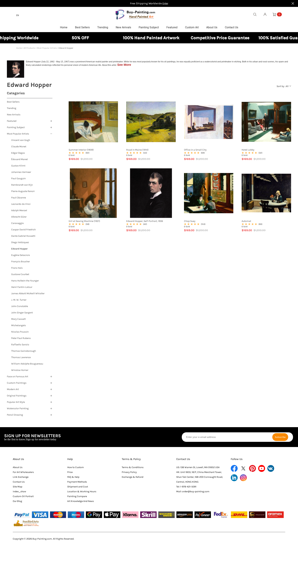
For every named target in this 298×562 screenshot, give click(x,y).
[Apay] (112, 514)
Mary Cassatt (18, 319)
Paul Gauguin (18, 178)
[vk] (270, 468)
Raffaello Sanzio (20, 344)
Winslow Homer (19, 370)
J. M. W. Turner (18, 299)
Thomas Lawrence (21, 357)
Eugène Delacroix (20, 255)
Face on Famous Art (17, 376)
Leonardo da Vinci (21, 204)
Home (19, 48)
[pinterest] (252, 468)
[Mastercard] (58, 514)
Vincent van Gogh (20, 140)
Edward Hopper (19, 248)
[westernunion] (166, 514)
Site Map (17, 486)
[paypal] (22, 514)
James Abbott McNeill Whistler (27, 293)
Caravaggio (17, 223)
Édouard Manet (19, 159)
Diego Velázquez (20, 242)
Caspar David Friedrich (23, 229)
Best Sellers (13, 101)
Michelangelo (18, 325)
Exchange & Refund (132, 476)
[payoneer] (203, 514)
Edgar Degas (18, 152)
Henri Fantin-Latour (21, 287)
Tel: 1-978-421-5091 (186, 486)
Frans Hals (17, 267)
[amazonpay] (184, 514)
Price (70, 472)
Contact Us (19, 481)
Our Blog (17, 501)
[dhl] (239, 514)
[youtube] (261, 468)
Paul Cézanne (18, 197)
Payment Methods (77, 481)
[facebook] (234, 468)
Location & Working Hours (81, 491)
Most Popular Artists (47, 48)
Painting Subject (16, 127)
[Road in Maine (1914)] (151, 122)
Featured (11, 120)
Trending (11, 108)
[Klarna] (130, 514)
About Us (18, 459)
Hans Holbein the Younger (25, 280)
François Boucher (20, 261)
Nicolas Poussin (20, 331)
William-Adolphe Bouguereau (27, 363)
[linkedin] (234, 477)
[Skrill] (148, 514)
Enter (165, 3)
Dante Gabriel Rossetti (23, 235)
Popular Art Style (16, 402)
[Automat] (266, 193)
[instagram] (243, 477)
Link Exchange (20, 476)
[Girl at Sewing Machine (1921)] (93, 193)
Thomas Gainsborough (23, 350)
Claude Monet (18, 146)
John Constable (19, 306)
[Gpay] (94, 514)
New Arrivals (13, 114)
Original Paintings (16, 395)
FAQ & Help (73, 476)
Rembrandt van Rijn (22, 184)
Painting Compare (77, 496)
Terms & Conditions (132, 467)
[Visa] (40, 514)
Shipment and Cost (77, 486)
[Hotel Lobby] (266, 122)
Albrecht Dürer (19, 216)
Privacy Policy (129, 472)
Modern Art (13, 389)
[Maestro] (76, 514)
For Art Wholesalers (23, 472)
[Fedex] (221, 514)
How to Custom (75, 467)
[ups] (257, 514)
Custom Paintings (16, 382)
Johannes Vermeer (21, 172)
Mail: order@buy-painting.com (192, 491)
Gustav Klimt (18, 165)
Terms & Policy (131, 459)
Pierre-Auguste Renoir (23, 191)
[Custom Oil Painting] (26, 523)
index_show (19, 491)
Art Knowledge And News (80, 501)
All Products (29, 48)
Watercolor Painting (18, 408)
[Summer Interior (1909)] (93, 122)
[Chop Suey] (209, 193)
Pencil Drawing (15, 414)
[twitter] (243, 468)
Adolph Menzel (19, 210)
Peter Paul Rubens (21, 338)
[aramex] (275, 514)
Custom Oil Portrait (23, 496)
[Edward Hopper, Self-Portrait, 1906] (151, 193)
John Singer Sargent (22, 312)
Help (70, 459)
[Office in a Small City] (209, 122)
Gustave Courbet (20, 274)
